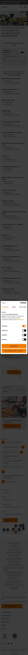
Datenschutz (20, 319)
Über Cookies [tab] (22, 307)
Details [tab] (14, 307)
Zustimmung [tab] (5, 307)
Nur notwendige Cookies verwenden (14, 350)
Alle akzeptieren (14, 346)
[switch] (24, 330)
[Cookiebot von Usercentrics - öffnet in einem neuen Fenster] (20, 303)
